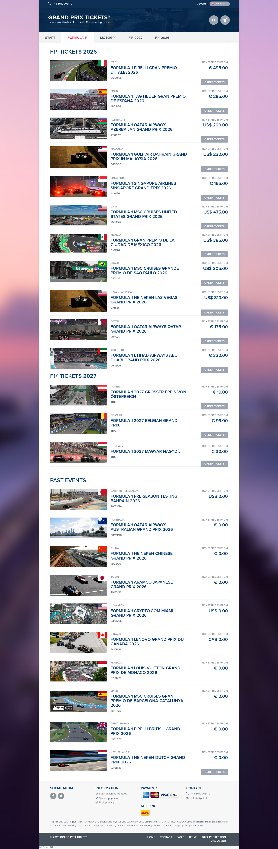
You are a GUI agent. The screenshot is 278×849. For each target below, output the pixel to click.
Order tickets (214, 82)
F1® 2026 (162, 38)
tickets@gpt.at (199, 798)
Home (151, 837)
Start (50, 38)
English (220, 4)
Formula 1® (78, 38)
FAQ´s (180, 837)
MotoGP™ (108, 38)
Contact (201, 3)
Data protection (214, 837)
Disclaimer (218, 840)
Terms (193, 837)
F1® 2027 (136, 38)
